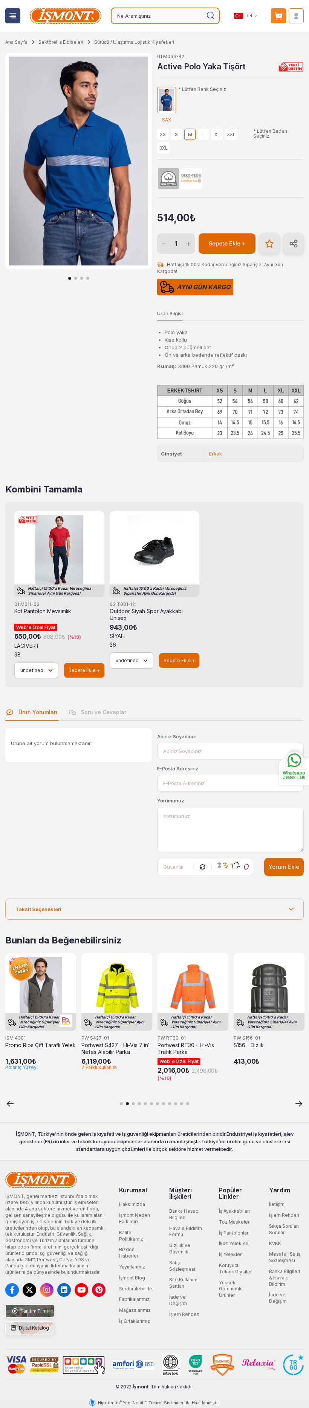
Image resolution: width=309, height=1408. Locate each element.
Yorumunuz (170, 801)
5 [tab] (145, 1103)
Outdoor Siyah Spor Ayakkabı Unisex (146, 614)
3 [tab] (81, 278)
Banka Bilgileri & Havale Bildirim (284, 1277)
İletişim (277, 1204)
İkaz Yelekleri (233, 1243)
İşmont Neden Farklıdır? (134, 1218)
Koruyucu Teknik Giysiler (235, 1268)
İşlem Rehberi (184, 1314)
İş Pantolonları (234, 1233)
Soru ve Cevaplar (103, 712)
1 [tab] (69, 278)
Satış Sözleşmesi (182, 1266)
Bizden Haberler (128, 1253)
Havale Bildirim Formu (185, 1231)
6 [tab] (151, 1103)
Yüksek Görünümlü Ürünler (231, 1289)
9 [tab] (169, 1103)
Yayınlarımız (132, 1267)
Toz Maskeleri (235, 1222)
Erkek (215, 454)
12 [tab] (187, 1103)
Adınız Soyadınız (176, 736)
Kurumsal (133, 1190)
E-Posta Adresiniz (178, 768)
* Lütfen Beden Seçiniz (270, 134)
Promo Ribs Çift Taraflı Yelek (40, 1045)
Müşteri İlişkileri (180, 1193)
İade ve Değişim (178, 1300)
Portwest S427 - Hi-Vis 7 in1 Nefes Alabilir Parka (115, 1048)
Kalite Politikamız (131, 1236)
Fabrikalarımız (134, 1299)
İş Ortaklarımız (134, 1321)
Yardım (279, 1190)
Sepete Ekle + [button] (227, 243)
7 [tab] (157, 1103)
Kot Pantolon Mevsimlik (42, 611)
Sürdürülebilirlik (136, 1288)
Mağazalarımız (135, 1310)
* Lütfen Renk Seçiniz (202, 89)
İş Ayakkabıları (234, 1211)
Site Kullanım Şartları (183, 1283)
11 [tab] (181, 1103)
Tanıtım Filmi (33, 1311)
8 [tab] (163, 1103)
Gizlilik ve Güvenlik (179, 1248)
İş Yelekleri (231, 1254)
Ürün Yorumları (37, 712)
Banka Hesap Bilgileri (184, 1214)
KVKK (275, 1243)
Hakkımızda (132, 1204)
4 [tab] (87, 278)
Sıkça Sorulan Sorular (284, 1229)
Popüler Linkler (230, 1193)
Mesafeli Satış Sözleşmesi (284, 1257)
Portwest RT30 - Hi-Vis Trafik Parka (186, 1048)
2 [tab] (75, 278)
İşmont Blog (132, 1278)
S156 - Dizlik (249, 1045)
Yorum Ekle (284, 867)
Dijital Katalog (33, 1328)
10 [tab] (175, 1103)
